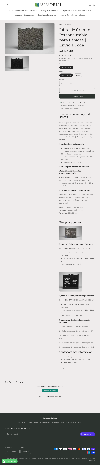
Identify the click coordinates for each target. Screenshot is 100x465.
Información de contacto (88, 458)
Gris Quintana (66, 75)
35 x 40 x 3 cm (66, 67)
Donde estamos (45, 423)
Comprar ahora (77, 96)
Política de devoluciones (68, 423)
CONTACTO (22, 423)
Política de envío (76, 458)
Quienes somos (33, 423)
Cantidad (61, 79)
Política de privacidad (51, 458)
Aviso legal (92, 460)
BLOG (80, 423)
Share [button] (63, 368)
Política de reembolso (37, 458)
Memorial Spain (14, 458)
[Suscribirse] (38, 434)
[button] (7, 4)
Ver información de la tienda (70, 108)
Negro (78, 75)
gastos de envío (77, 58)
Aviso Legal (55, 423)
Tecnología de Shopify (24, 458)
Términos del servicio (64, 458)
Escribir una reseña (50, 391)
